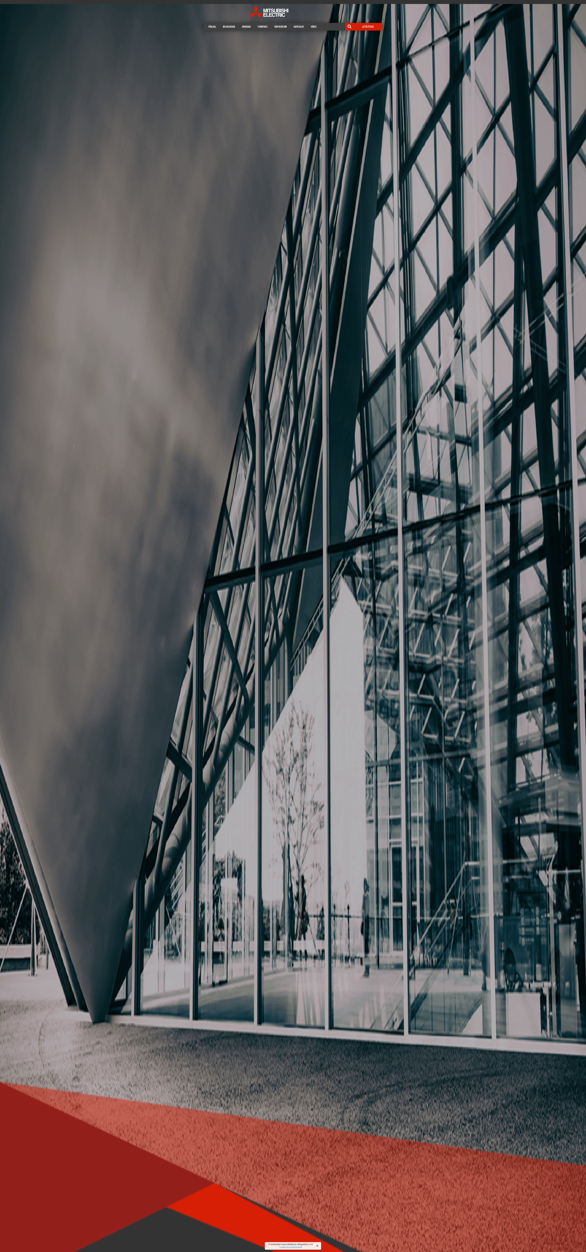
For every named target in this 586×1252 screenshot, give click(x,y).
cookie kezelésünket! (290, 1247)
